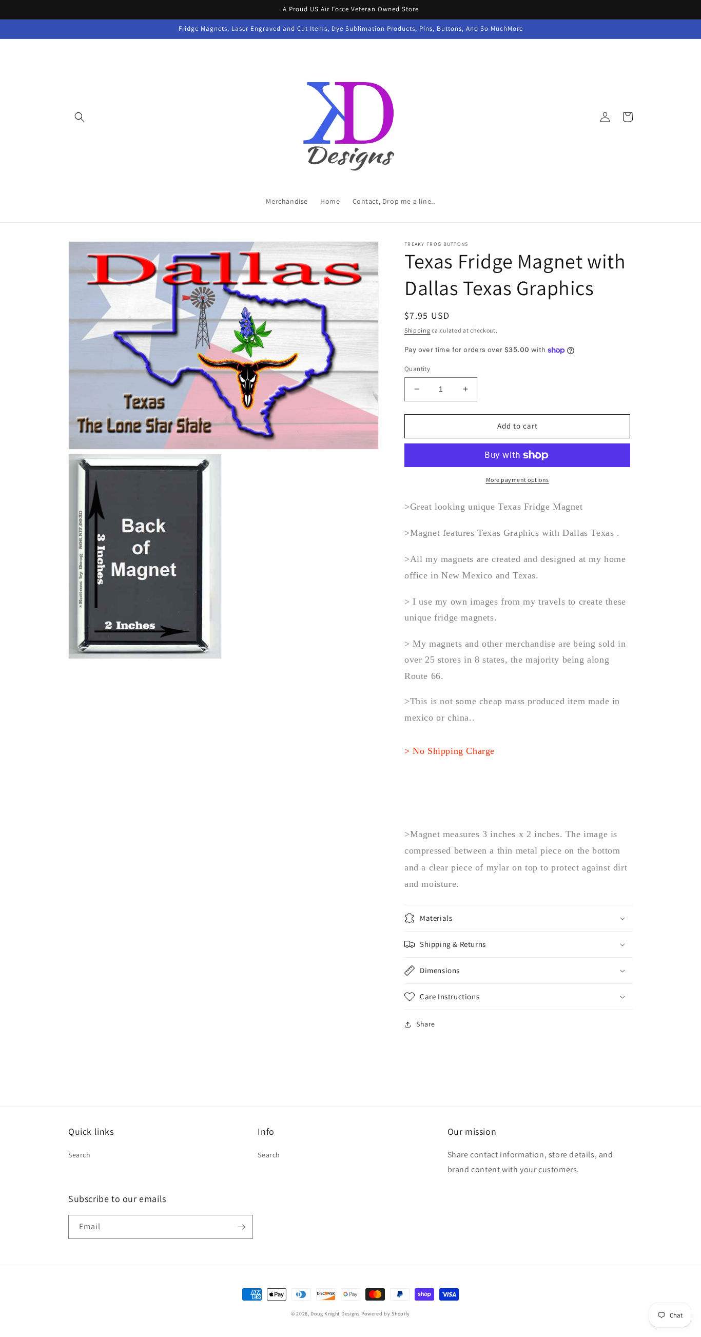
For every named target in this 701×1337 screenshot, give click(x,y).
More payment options (517, 479)
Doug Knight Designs (334, 1313)
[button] (79, 117)
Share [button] (425, 1024)
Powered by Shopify (386, 1313)
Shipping (417, 330)
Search (79, 1154)
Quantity (417, 368)
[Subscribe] (241, 1227)
